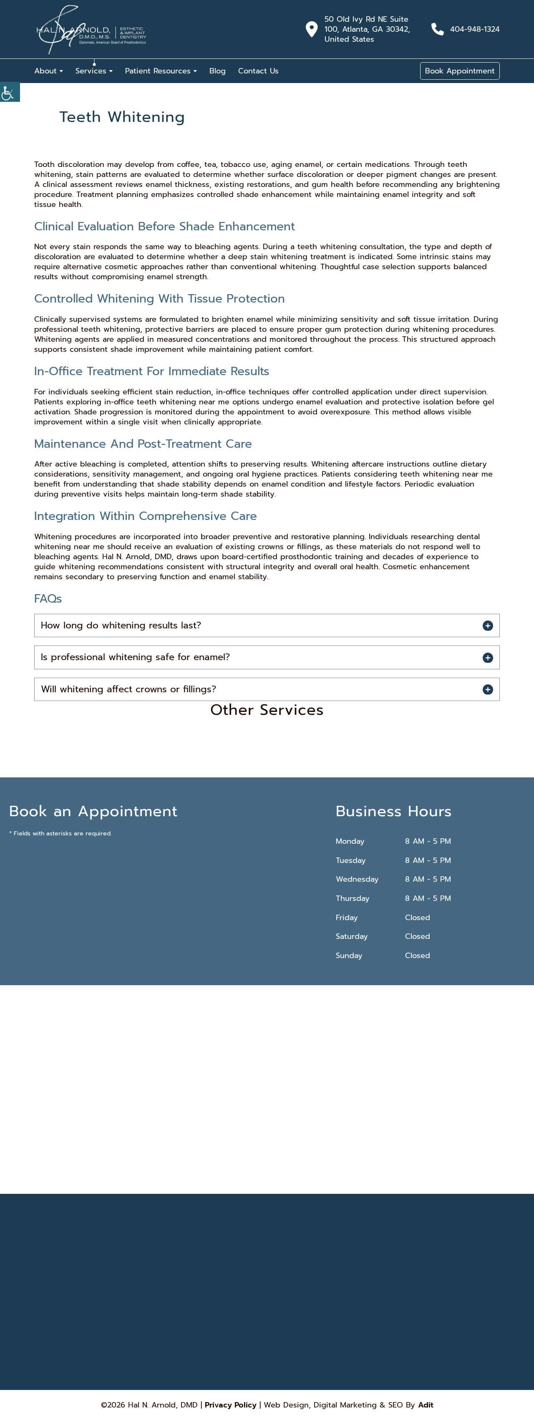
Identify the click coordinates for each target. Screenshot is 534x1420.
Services (91, 71)
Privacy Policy (231, 1405)
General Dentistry (358, 1311)
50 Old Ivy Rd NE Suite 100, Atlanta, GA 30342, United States (367, 29)
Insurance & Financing (223, 1299)
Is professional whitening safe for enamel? (135, 657)
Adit (425, 1405)
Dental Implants (287, 1266)
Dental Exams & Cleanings (299, 1321)
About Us (209, 1266)
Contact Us (258, 71)
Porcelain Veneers (358, 1277)
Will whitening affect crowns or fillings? (128, 689)
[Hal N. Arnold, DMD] (91, 29)
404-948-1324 (475, 29)
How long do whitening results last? (121, 625)
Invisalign (280, 1299)
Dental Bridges (355, 1266)
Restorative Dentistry (362, 1299)
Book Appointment (460, 71)
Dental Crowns (355, 1288)
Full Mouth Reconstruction (298, 1332)
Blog (217, 71)
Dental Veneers (286, 1288)
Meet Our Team (216, 1288)
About (45, 71)
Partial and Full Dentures (366, 1321)
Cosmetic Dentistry (291, 1311)
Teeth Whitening (288, 1277)
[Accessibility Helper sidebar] (10, 92)
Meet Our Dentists (219, 1277)
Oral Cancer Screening (364, 1332)
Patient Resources (158, 71)
